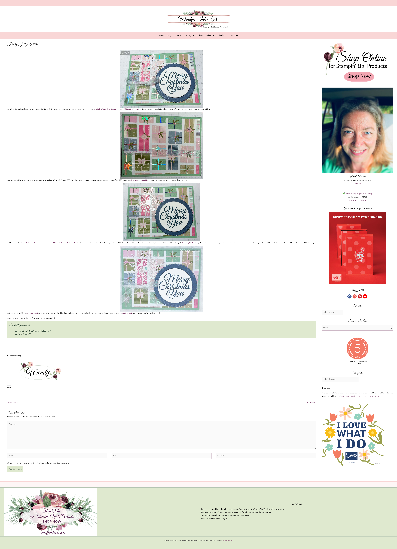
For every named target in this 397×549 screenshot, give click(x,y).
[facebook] (349, 296)
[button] (180, 35)
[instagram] (355, 296)
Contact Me (357, 184)
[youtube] (365, 296)
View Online (352, 200)
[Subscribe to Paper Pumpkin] (357, 248)
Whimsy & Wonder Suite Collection (66, 243)
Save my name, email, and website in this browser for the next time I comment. (39, 463)
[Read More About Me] (357, 130)
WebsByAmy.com (228, 540)
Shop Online (362, 200)
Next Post (312, 402)
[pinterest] (360, 296)
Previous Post (12, 402)
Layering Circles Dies (190, 243)
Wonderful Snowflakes (28, 243)
